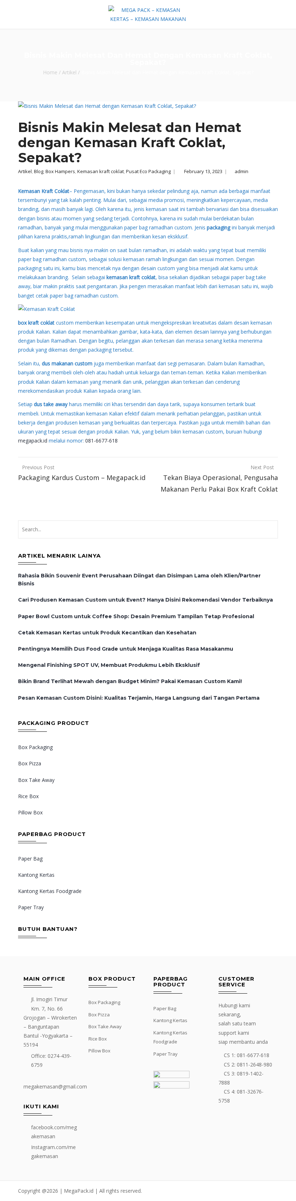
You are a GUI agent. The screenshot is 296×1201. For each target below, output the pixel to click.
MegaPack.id (78, 1190)
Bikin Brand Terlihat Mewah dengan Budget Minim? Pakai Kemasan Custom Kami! (130, 681)
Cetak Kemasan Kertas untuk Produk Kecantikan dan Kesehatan (107, 632)
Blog (38, 171)
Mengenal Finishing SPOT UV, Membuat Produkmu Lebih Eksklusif (109, 665)
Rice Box (28, 796)
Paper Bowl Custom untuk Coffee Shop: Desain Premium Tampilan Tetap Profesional (136, 616)
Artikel (69, 72)
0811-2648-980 (254, 1064)
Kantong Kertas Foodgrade (50, 891)
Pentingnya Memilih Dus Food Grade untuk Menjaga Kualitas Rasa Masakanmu (125, 649)
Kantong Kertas (36, 874)
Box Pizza (29, 763)
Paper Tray (31, 907)
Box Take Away (36, 780)
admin (241, 171)
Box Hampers (60, 171)
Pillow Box (30, 812)
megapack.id (32, 440)
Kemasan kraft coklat (100, 171)
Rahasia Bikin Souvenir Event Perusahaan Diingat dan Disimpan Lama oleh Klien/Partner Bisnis (139, 579)
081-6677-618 (101, 440)
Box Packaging (35, 747)
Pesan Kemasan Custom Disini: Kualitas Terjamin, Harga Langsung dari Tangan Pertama (139, 698)
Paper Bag (30, 858)
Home (50, 72)
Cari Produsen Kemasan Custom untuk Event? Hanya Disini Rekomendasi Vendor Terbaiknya (145, 600)
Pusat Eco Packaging (148, 171)
